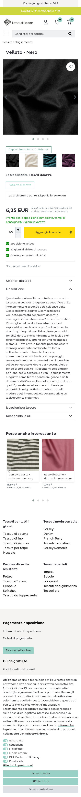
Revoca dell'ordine (18, 650)
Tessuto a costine (56, 543)
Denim (48, 533)
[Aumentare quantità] (18, 229)
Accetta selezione (41, 789)
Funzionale (16, 761)
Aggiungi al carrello (48, 232)
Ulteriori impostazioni (18, 765)
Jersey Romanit (55, 548)
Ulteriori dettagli (18, 280)
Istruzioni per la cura (21, 407)
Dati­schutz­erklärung (33, 733)
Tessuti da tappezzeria (20, 595)
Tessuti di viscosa (16, 543)
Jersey (48, 529)
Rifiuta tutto (40, 781)
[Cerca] (70, 33)
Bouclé (48, 576)
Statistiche (16, 744)
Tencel (48, 571)
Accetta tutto (40, 773)
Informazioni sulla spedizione (22, 631)
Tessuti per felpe (15, 548)
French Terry (52, 538)
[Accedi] (46, 22)
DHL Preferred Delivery (24, 757)
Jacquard (50, 581)
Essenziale (16, 740)
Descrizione (15, 289)
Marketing (16, 749)
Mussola (9, 552)
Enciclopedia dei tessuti (19, 669)
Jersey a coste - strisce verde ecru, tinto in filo (21, 476)
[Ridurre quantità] (18, 235)
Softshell (9, 590)
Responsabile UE (18, 416)
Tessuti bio (51, 590)
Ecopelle (9, 586)
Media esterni (18, 753)
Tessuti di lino (13, 538)
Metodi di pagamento (17, 638)
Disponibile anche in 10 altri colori (28, 149)
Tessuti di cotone (16, 533)
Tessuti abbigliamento (17, 42)
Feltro (7, 576)
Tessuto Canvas (15, 581)
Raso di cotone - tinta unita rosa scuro (58, 476)
